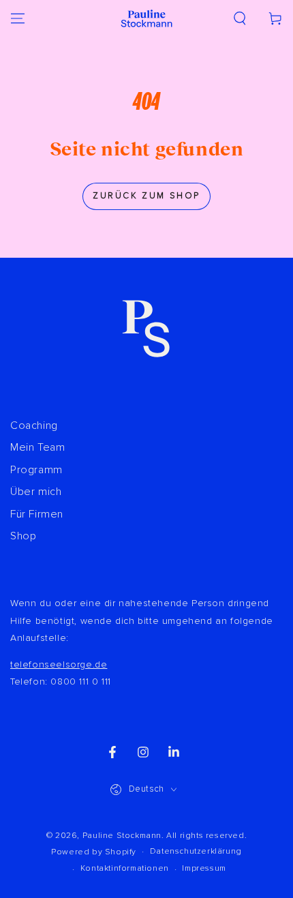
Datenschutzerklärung (196, 851)
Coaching (34, 425)
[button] (240, 18)
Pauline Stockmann (121, 835)
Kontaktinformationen (124, 868)
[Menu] (17, 18)
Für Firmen (36, 514)
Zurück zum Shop (146, 195)
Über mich (35, 491)
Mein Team (37, 447)
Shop (23, 536)
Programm (36, 470)
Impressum (204, 868)
